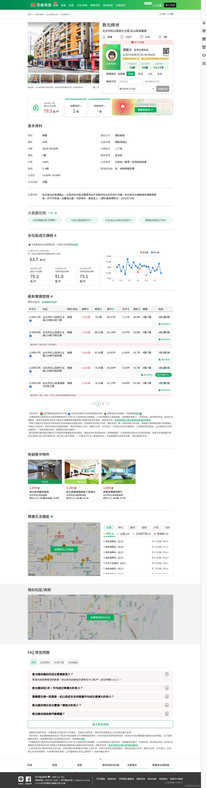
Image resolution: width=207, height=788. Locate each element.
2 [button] (103, 403)
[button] (93, 403)
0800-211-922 (58, 776)
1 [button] (98, 403)
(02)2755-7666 (51, 780)
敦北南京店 (142, 50)
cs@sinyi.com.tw (82, 780)
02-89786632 (148, 54)
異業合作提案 (176, 778)
